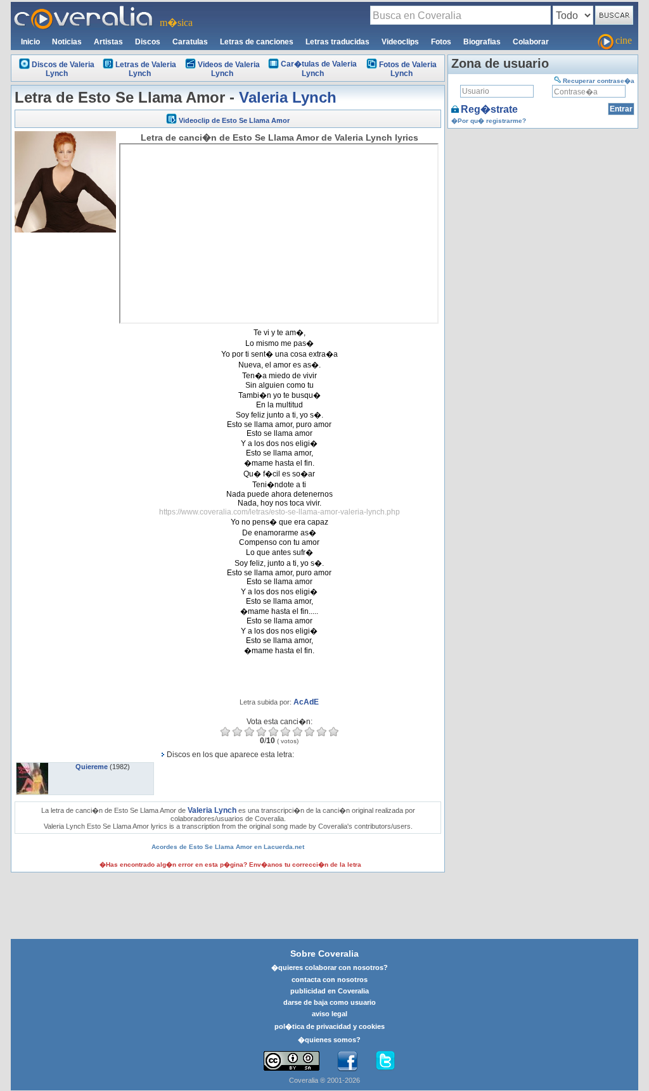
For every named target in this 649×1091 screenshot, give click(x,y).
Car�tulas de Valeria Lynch (319, 69)
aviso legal (329, 1014)
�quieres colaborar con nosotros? (329, 967)
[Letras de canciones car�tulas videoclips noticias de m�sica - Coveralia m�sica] (83, 9)
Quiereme (91, 766)
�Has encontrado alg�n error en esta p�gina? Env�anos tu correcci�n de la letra (230, 864)
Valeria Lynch (288, 97)
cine (623, 40)
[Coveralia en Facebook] (347, 1061)
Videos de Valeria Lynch (229, 69)
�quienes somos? (329, 1039)
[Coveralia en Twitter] (385, 1061)
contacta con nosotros (330, 979)
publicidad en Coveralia (329, 991)
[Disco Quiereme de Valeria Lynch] (32, 766)
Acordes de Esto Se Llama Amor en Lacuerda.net (227, 846)
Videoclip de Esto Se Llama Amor (234, 120)
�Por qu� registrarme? (488, 120)
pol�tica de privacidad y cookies (329, 1026)
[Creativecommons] (291, 1061)
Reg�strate (489, 109)
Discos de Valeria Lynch (63, 69)
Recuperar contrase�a (598, 80)
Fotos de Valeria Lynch (408, 69)
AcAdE (306, 702)
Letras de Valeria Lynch (145, 69)
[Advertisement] (65, 426)
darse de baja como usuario (329, 1002)
